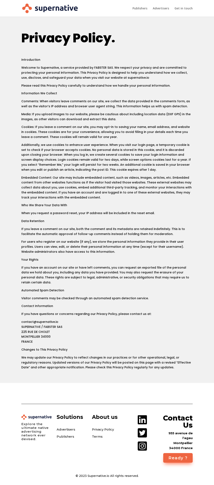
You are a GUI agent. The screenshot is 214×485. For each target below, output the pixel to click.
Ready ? (177, 457)
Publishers (139, 8)
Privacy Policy (103, 429)
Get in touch (184, 8)
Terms (97, 436)
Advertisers (161, 8)
